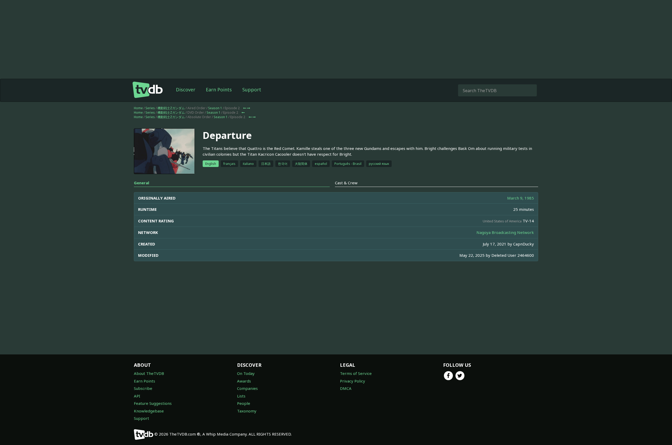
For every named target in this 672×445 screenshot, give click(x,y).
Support (251, 89)
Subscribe (143, 388)
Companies (247, 388)
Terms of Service (356, 373)
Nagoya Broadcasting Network (505, 232)
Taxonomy (246, 410)
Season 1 (215, 108)
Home (138, 108)
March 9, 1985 (520, 198)
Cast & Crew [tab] (346, 182)
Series (150, 108)
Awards (244, 381)
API (137, 396)
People (243, 403)
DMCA (345, 388)
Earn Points (219, 89)
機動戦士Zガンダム (171, 108)
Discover (185, 89)
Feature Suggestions (153, 403)
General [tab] (141, 182)
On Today (246, 373)
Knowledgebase (149, 410)
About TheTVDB (149, 373)
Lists (241, 396)
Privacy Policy (352, 381)
